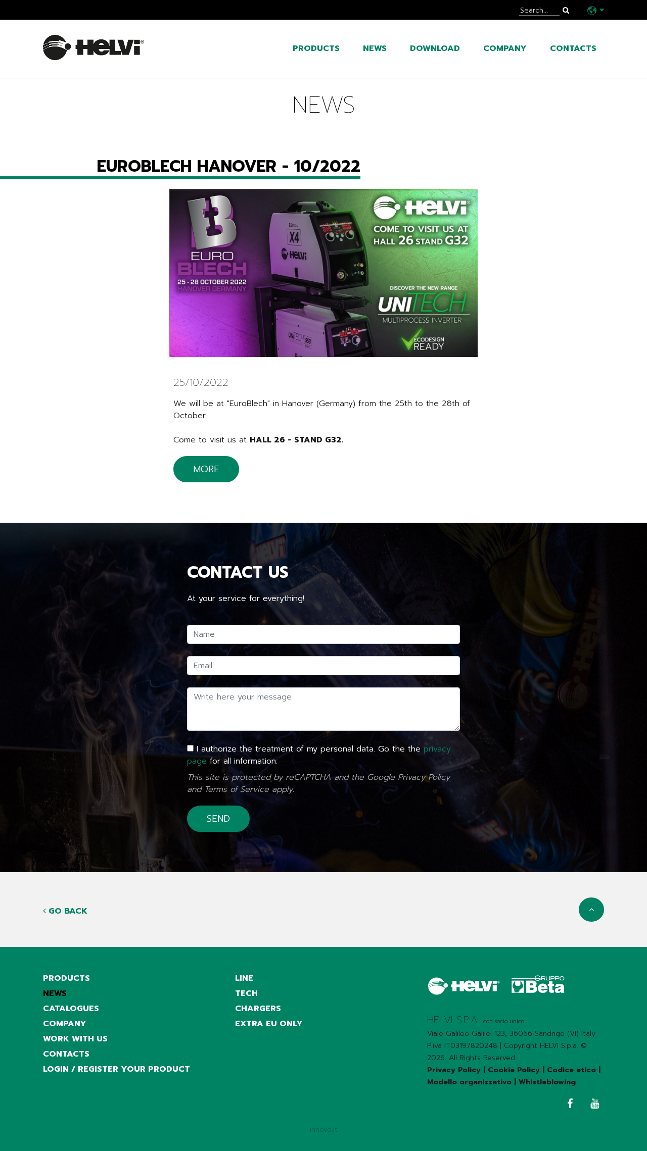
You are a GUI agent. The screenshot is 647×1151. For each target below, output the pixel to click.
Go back (66, 911)
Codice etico (571, 1070)
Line (244, 978)
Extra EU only (269, 1024)
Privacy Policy (424, 777)
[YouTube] (592, 1104)
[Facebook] (567, 1104)
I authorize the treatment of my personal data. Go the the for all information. (319, 755)
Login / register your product (116, 1069)
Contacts (573, 48)
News (375, 48)
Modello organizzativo (469, 1082)
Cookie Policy (514, 1070)
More (206, 469)
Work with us (75, 1039)
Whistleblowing (547, 1082)
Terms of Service (236, 789)
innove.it (324, 1129)
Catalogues (71, 1009)
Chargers (258, 1009)
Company (505, 48)
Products (316, 48)
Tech (246, 993)
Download (435, 48)
